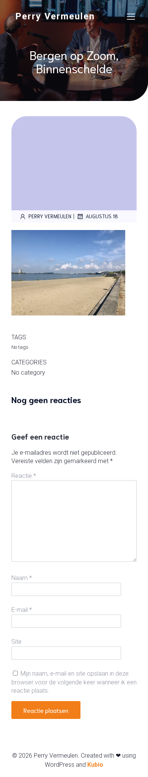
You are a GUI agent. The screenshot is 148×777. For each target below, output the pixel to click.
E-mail (21, 609)
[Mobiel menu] (131, 16)
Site (16, 641)
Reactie (23, 475)
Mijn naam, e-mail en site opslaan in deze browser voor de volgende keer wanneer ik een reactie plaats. (74, 682)
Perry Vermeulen (49, 216)
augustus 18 (102, 216)
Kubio (95, 764)
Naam (21, 578)
